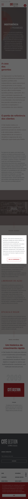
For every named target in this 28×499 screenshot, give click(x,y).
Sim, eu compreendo (14, 259)
